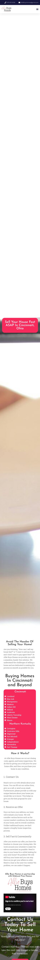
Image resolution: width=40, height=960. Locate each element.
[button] (37, 9)
